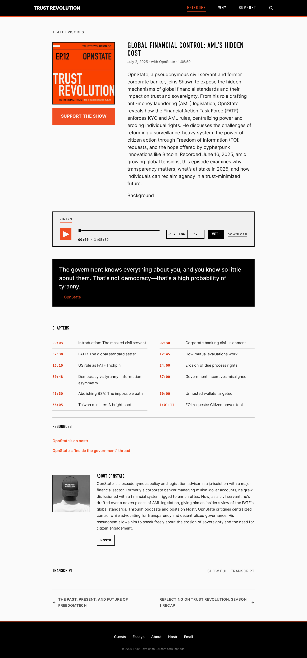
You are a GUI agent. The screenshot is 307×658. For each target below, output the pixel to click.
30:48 (57, 377)
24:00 (165, 365)
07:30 (57, 354)
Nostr (105, 540)
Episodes (196, 8)
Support (247, 8)
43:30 (57, 393)
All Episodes (70, 32)
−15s (171, 234)
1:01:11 (167, 405)
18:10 (57, 365)
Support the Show (84, 116)
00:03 (57, 343)
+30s (182, 234)
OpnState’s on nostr (70, 441)
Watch (216, 234)
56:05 (57, 405)
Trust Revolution (57, 8)
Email (188, 637)
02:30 (165, 343)
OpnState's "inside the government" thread (91, 450)
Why (222, 8)
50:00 (165, 393)
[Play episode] (65, 234)
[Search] (271, 8)
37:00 (165, 377)
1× (195, 234)
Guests (120, 637)
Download (237, 234)
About (156, 637)
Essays (139, 637)
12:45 (165, 354)
